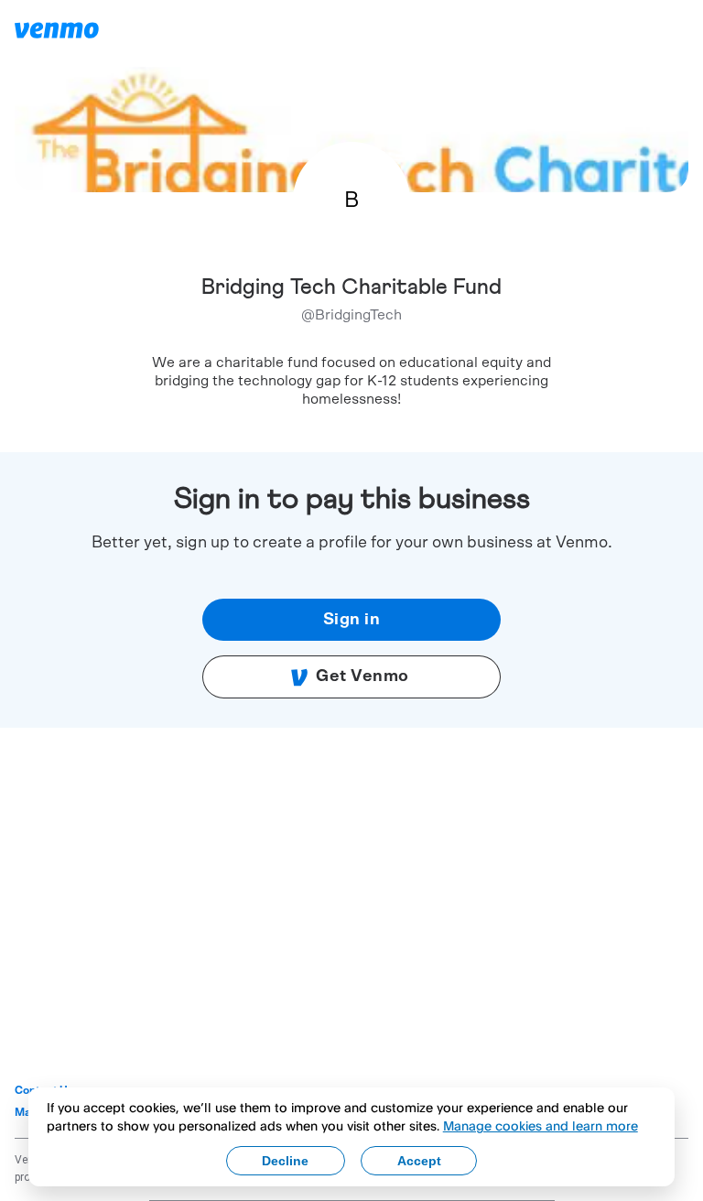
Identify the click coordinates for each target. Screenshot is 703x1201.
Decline (285, 1160)
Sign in (352, 619)
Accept (419, 1160)
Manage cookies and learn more (540, 1125)
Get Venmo (362, 676)
